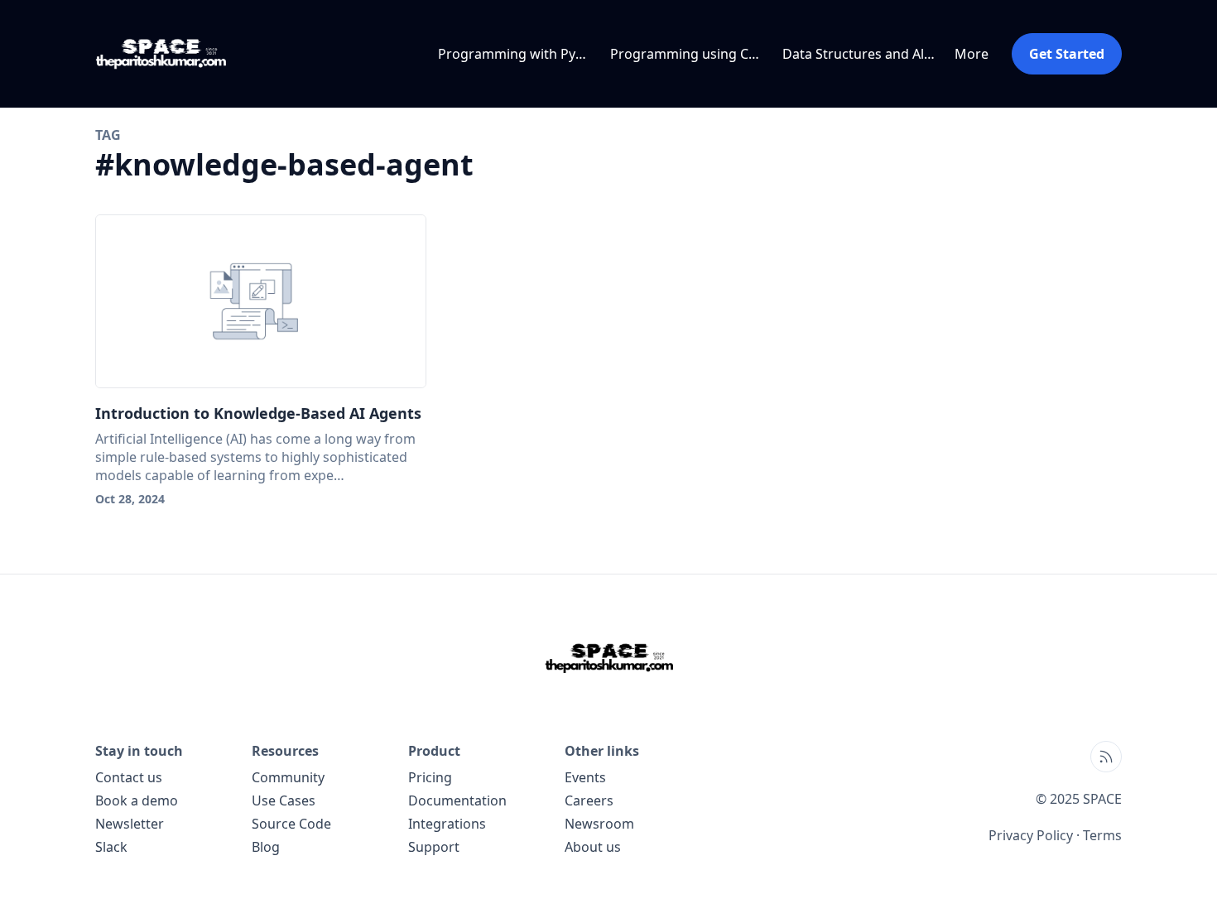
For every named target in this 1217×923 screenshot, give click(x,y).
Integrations (447, 824)
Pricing (430, 777)
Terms (1102, 835)
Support (433, 847)
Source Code (291, 824)
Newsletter (129, 824)
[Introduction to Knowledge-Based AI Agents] (260, 301)
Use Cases (283, 800)
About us (593, 847)
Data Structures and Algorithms (861, 54)
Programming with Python (517, 54)
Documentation (457, 800)
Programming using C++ (686, 54)
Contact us (128, 777)
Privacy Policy (1031, 835)
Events (585, 777)
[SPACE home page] (608, 658)
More (972, 54)
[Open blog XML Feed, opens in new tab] (1106, 756)
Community (288, 777)
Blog (266, 847)
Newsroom (599, 824)
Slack (111, 847)
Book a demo (136, 800)
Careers (589, 800)
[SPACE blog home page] (166, 54)
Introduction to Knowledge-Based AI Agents (258, 413)
